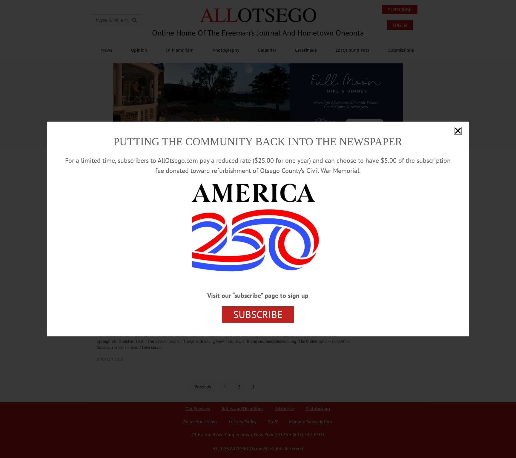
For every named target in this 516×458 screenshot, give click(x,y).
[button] (458, 131)
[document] (258, 229)
